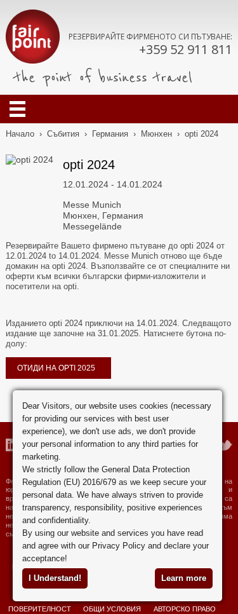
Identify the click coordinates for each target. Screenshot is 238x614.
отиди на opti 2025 (56, 368)
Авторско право (185, 609)
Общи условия (112, 609)
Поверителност (39, 609)
